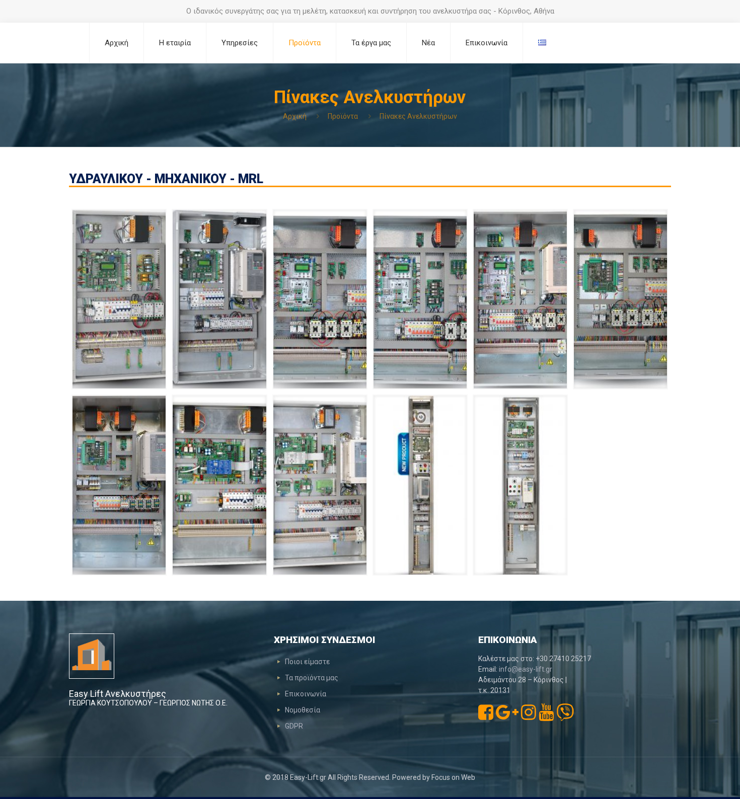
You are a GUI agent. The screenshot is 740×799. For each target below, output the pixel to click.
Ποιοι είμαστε (307, 662)
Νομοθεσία (302, 710)
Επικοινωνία (305, 694)
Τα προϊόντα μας (311, 678)
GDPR (294, 726)
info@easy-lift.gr (525, 669)
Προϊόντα (343, 116)
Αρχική (295, 116)
